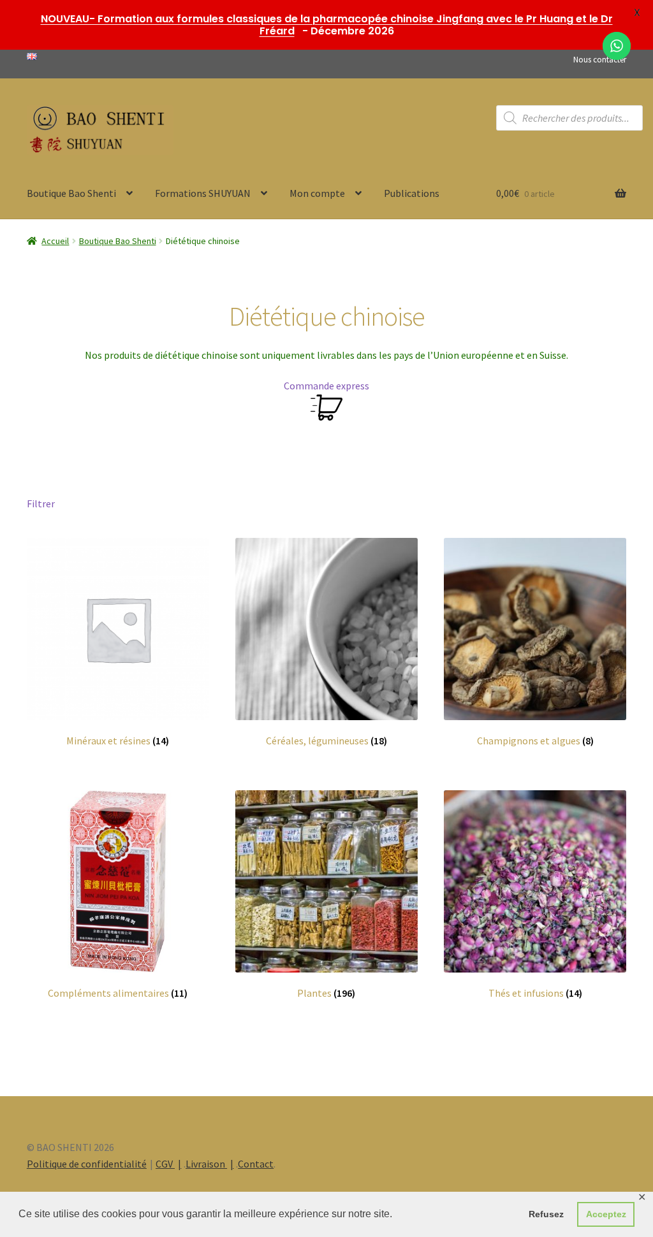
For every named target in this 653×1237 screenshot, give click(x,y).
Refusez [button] (546, 1214)
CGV (165, 1163)
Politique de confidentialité (87, 1163)
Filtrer (41, 503)
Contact (256, 1163)
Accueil (55, 241)
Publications (411, 193)
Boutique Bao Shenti (71, 193)
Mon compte (317, 193)
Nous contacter (599, 59)
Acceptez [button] (606, 1214)
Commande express (326, 385)
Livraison (206, 1163)
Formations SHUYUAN (203, 193)
